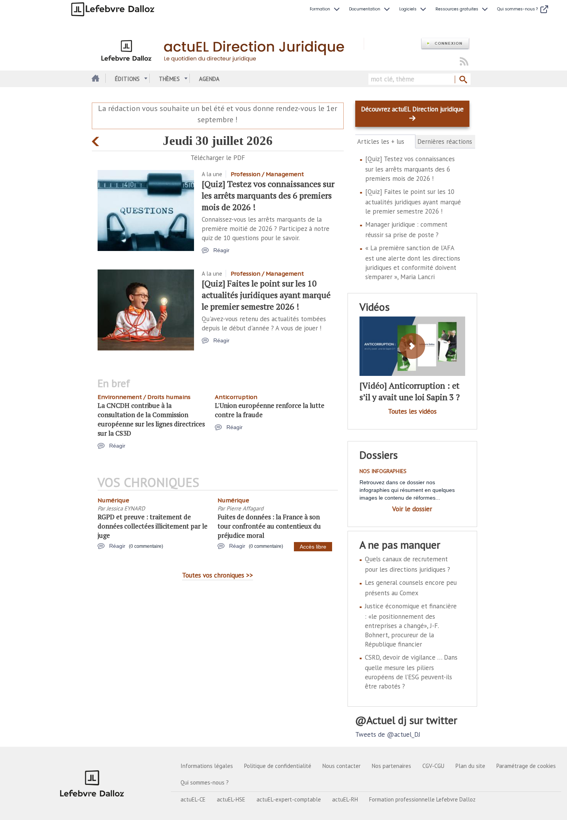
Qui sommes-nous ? (205, 782)
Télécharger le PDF (218, 157)
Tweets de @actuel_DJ (387, 734)
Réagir (221, 250)
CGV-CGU (433, 765)
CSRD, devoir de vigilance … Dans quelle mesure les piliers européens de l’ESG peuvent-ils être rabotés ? (411, 671)
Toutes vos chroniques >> (217, 575)
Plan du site (470, 765)
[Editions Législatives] (92, 783)
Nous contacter (341, 765)
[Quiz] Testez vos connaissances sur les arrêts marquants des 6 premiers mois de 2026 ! (268, 195)
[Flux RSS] (464, 62)
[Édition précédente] (96, 140)
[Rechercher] (463, 80)
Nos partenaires (391, 765)
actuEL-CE (193, 799)
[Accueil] (228, 49)
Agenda (209, 79)
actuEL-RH (345, 799)
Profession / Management (267, 174)
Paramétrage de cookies (526, 765)
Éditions (127, 79)
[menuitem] (325, 9)
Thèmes (169, 79)
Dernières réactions (444, 141)
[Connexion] (445, 44)
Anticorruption (236, 397)
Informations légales (207, 765)
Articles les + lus (385, 141)
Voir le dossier (412, 509)
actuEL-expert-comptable (288, 799)
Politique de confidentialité (277, 765)
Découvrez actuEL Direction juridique (412, 109)
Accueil (94, 79)
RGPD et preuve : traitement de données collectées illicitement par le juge (153, 526)
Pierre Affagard (244, 508)
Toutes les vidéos (412, 411)
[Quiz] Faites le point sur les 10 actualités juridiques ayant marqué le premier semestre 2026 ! (266, 295)
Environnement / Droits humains (144, 397)
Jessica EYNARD (125, 508)
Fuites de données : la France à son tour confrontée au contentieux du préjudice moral (269, 526)
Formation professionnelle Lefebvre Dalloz (422, 799)
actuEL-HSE (231, 799)
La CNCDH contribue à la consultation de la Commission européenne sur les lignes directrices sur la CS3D (151, 419)
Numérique (113, 500)
